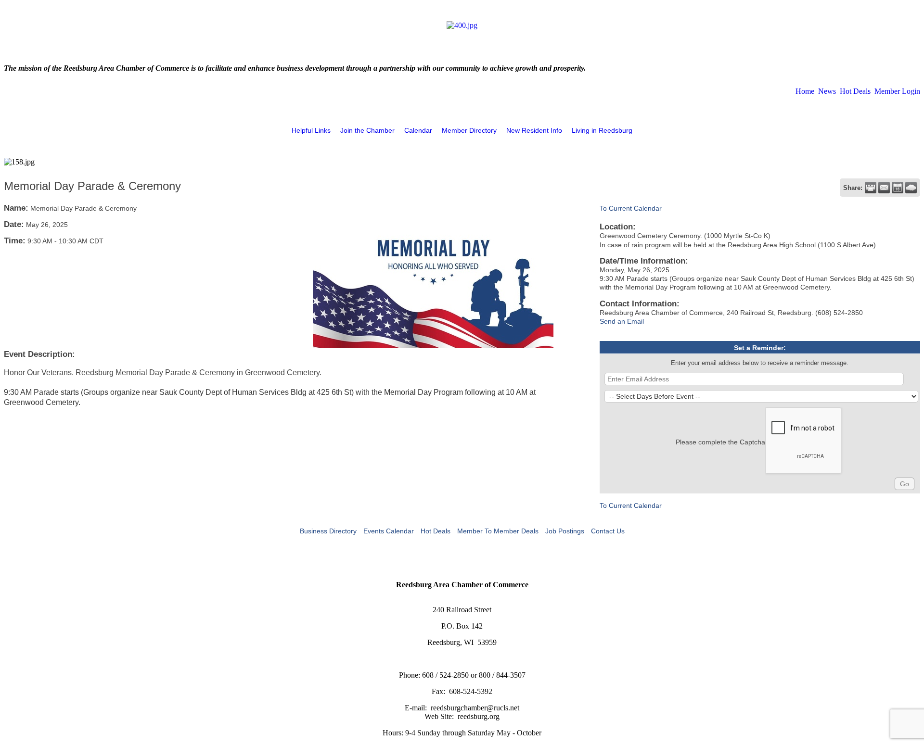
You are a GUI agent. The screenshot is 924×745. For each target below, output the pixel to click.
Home (805, 91)
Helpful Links (311, 130)
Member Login (897, 91)
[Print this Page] (870, 187)
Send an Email (622, 321)
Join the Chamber (367, 130)
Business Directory (328, 531)
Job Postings (564, 531)
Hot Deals (855, 91)
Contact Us (608, 531)
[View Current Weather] (911, 187)
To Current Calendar (631, 208)
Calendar (418, 130)
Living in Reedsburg (602, 130)
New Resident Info (534, 130)
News (827, 91)
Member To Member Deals (498, 531)
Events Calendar (388, 531)
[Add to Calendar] (897, 187)
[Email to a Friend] (884, 187)
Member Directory (469, 130)
